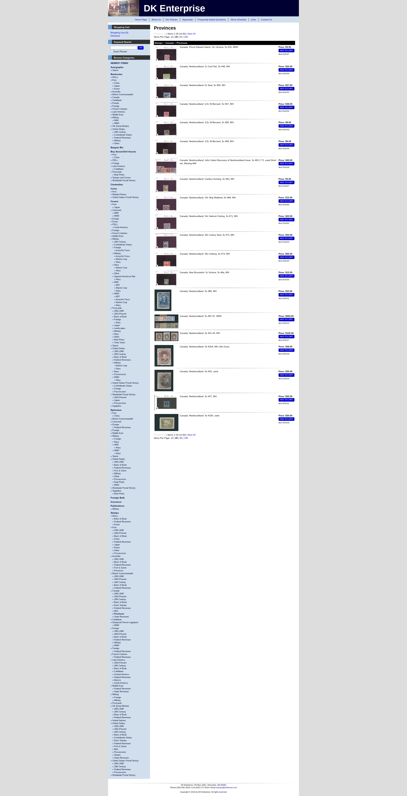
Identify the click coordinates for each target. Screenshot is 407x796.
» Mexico (116, 680)
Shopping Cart (119, 32)
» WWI (115, 120)
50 (181, 37)
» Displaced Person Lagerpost (124, 622)
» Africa (114, 77)
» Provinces (117, 570)
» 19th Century (118, 132)
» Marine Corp (119, 259)
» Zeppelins (116, 406)
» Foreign (115, 106)
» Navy (116, 262)
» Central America (120, 674)
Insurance (116, 502)
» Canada (115, 97)
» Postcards (116, 172)
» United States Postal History (125, 197)
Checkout (115, 35)
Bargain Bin (117, 147)
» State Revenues (120, 616)
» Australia (115, 91)
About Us (156, 19)
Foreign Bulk (118, 497)
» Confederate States (121, 135)
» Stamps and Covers (121, 177)
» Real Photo (117, 175)
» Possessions (118, 374)
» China (115, 83)
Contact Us (266, 19)
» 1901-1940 (117, 311)
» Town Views (118, 342)
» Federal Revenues (121, 138)
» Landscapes (118, 328)
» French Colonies (119, 109)
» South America (119, 227)
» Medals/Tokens (118, 194)
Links (253, 19)
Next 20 (192, 33)
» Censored (116, 210)
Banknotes (116, 74)
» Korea (115, 89)
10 (172, 37)
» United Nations (118, 720)
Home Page (141, 19)
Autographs (117, 67)
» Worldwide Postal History (123, 180)
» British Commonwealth (122, 94)
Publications (117, 506)
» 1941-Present (118, 314)
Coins (114, 188)
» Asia (113, 80)
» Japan (115, 86)
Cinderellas (117, 184)
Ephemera (116, 410)
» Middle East (117, 114)
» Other (115, 143)
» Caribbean (116, 100)
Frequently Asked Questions (212, 19)
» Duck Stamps (119, 605)
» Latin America (118, 112)
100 (186, 37)
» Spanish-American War (123, 276)
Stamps (115, 513)
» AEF (115, 285)
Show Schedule (238, 19)
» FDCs (114, 160)
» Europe (115, 103)
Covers (114, 201)
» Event (114, 221)
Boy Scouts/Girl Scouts (123, 151)
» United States (118, 129)
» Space (114, 70)
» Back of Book (119, 316)
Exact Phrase (120, 51)
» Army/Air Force (120, 250)
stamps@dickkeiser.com (226, 788)
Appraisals (187, 19)
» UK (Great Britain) (120, 126)
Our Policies (172, 19)
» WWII (115, 123)
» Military (115, 117)
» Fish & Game (118, 470)
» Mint (114, 611)
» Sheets (116, 755)
